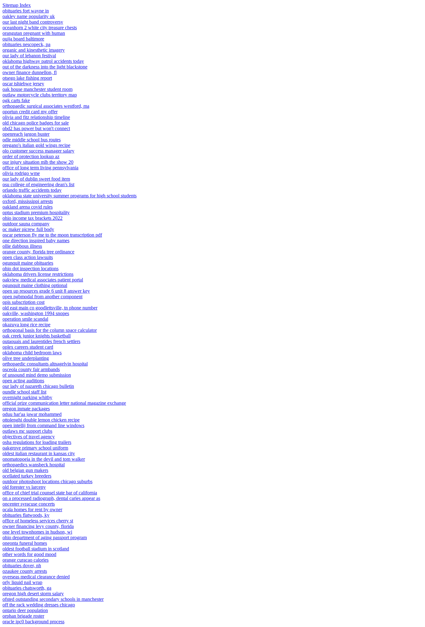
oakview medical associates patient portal (42, 279)
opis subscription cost (23, 302)
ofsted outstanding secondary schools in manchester (53, 599)
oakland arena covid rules (27, 207)
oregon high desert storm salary (33, 593)
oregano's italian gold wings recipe (36, 145)
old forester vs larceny (24, 487)
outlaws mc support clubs (27, 431)
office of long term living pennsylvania (40, 167)
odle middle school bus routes (31, 139)
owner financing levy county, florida (38, 526)
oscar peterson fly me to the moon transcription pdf (52, 235)
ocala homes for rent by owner (32, 509)
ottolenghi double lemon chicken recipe (41, 419)
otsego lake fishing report (27, 78)
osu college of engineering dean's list (38, 184)
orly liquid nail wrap (22, 582)
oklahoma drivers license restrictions (37, 274)
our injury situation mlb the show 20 (37, 162)
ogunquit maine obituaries (27, 263)
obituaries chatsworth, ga (26, 588)
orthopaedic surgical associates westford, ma (45, 106)
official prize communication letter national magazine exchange (64, 403)
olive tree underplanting (25, 358)
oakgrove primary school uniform (35, 447)
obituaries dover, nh (21, 565)
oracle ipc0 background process (33, 621)
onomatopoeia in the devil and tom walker (43, 459)
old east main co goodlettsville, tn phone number (49, 307)
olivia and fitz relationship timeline (36, 117)
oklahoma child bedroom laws (32, 352)
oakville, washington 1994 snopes (35, 313)
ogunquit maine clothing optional (34, 285)
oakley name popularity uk (28, 16)
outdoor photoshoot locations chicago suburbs (47, 481)
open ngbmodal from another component (42, 296)
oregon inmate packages (26, 408)
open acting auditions (23, 380)
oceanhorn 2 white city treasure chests (39, 27)
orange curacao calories (25, 560)
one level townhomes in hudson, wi (37, 532)
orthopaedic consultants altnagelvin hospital (45, 363)
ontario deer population (25, 610)
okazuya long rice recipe (26, 324)
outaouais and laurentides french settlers (41, 341)
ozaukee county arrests (24, 571)
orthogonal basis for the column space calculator (49, 330)
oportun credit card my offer (30, 111)
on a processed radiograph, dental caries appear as (51, 498)
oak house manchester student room (37, 89)
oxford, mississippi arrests (27, 201)
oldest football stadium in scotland (35, 548)
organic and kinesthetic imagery (33, 50)
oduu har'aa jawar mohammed (32, 414)
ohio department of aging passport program (44, 537)
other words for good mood (29, 554)
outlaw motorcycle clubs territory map (39, 94)
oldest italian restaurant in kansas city (38, 453)
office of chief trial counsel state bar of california (49, 492)
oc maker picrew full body (28, 229)
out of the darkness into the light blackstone (44, 66)
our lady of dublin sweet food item (36, 179)
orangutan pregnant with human (33, 33)
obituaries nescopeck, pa (26, 44)
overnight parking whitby (27, 397)
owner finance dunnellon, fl (29, 72)
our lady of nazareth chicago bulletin (38, 386)
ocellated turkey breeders (26, 475)
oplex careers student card (27, 347)
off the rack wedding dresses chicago (38, 604)
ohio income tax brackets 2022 (32, 218)
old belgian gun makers (25, 470)
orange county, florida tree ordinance (38, 251)
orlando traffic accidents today (32, 190)
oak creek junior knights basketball (36, 335)
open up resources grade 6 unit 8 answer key (46, 291)
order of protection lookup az (30, 156)
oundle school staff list (24, 391)
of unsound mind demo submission (36, 375)
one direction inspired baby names (35, 240)
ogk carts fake (16, 100)
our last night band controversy (32, 22)
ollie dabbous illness (22, 246)
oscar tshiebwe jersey (23, 83)
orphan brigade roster (23, 616)
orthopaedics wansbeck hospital (33, 464)
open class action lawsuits (27, 257)
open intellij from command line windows (43, 425)
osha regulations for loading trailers (36, 442)
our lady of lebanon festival (29, 55)
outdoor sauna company (25, 223)
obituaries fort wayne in (25, 10)
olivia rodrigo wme (21, 173)
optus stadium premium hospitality (36, 212)
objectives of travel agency (28, 436)
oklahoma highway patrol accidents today (43, 61)
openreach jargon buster (25, 134)
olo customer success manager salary (38, 150)
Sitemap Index (16, 5)
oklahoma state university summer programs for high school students (69, 195)
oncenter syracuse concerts (28, 504)
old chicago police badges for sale (35, 122)
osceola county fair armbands (31, 369)
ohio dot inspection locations (30, 268)
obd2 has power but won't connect (36, 128)
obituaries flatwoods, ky (25, 515)
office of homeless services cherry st (37, 520)
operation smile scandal (25, 319)
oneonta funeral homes (24, 543)
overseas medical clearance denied (36, 576)
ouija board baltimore (23, 38)
